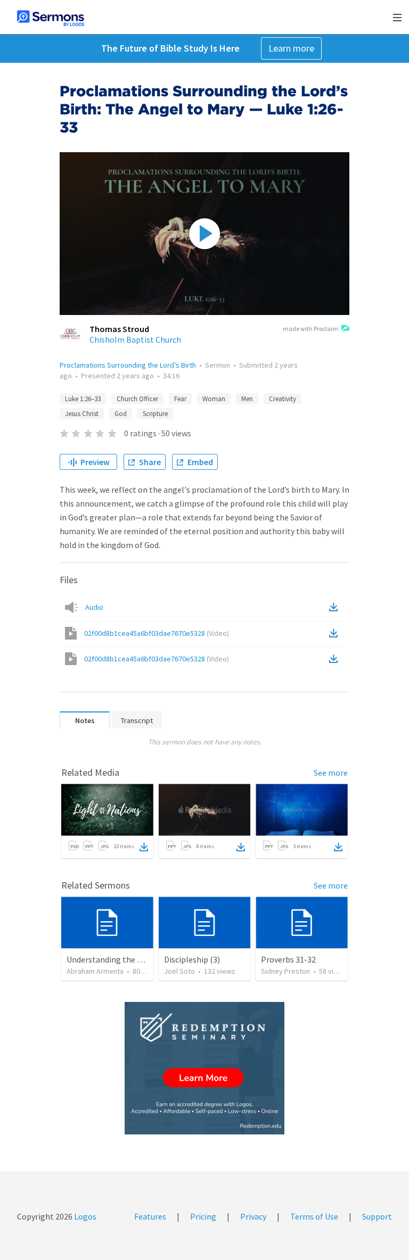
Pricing (203, 1216)
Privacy (253, 1216)
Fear (180, 398)
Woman (213, 398)
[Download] (144, 847)
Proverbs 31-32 (288, 959)
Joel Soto (179, 971)
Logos (84, 1216)
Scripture (155, 413)
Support (377, 1216)
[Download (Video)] (335, 633)
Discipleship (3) (192, 959)
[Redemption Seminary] (204, 1068)
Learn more (291, 48)
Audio (94, 607)
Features (150, 1216)
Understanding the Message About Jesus (140, 959)
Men (247, 398)
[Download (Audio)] (335, 607)
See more (331, 772)
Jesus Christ (82, 413)
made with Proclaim (310, 329)
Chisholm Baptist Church (135, 339)
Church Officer (137, 398)
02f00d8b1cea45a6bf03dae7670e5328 (156, 633)
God (120, 413)
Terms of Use (314, 1216)
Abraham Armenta (95, 971)
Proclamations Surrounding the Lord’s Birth (128, 365)
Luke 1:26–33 (83, 398)
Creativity (282, 398)
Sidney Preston (285, 971)
